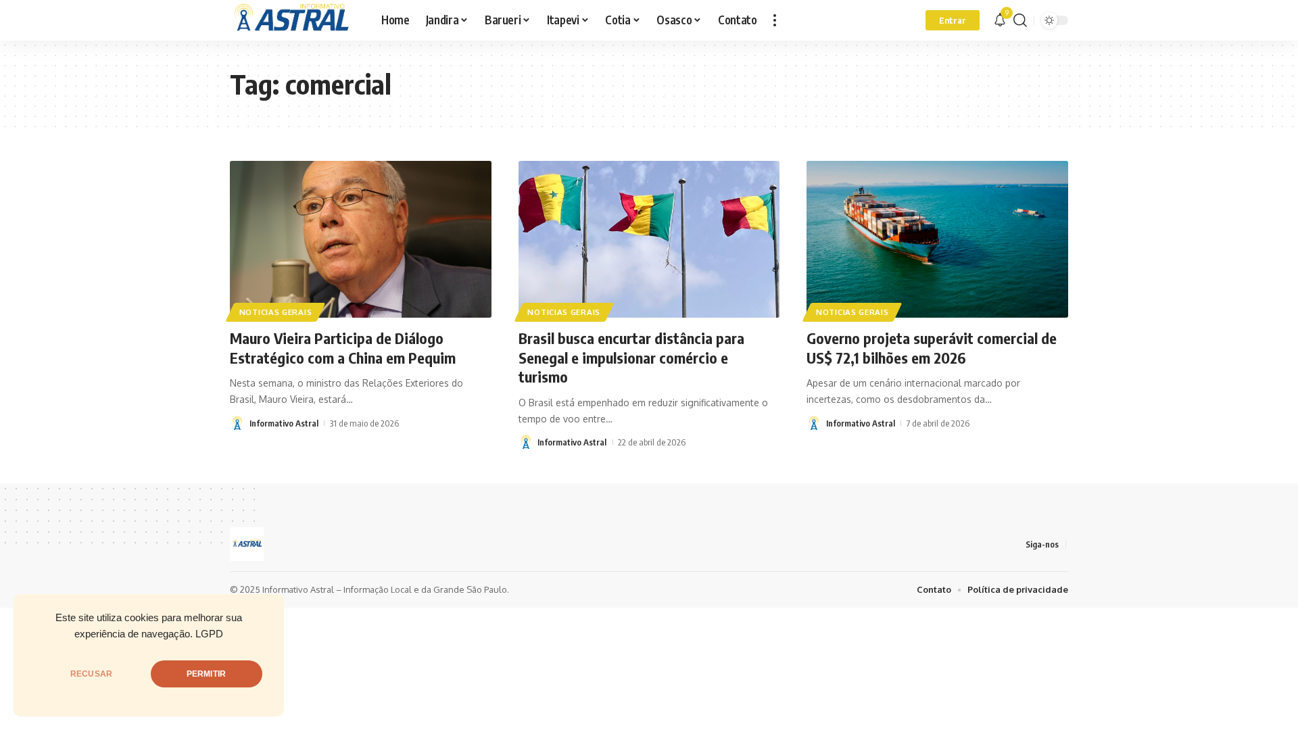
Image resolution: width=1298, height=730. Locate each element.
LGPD (209, 634)
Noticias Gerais (275, 312)
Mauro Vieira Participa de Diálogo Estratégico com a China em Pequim (343, 347)
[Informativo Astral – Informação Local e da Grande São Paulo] (295, 20)
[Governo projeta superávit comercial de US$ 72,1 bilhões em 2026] (937, 239)
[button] (774, 20)
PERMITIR (206, 674)
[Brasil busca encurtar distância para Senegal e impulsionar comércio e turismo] (649, 239)
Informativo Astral (283, 423)
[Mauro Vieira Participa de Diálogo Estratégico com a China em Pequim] (360, 239)
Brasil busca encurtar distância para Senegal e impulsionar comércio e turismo (631, 357)
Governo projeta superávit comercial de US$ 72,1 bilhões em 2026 (932, 347)
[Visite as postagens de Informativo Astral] (237, 423)
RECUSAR (91, 674)
